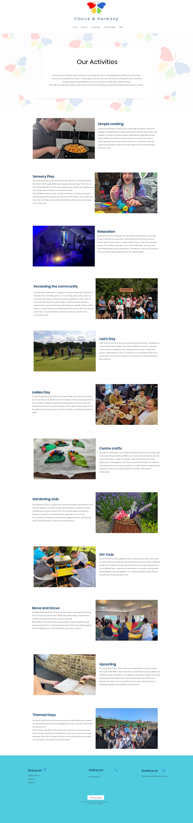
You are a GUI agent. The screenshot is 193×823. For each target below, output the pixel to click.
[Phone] (116, 770)
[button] (84, 27)
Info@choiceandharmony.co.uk (154, 776)
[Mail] (163, 770)
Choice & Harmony (96, 18)
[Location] (45, 770)
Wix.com (100, 803)
